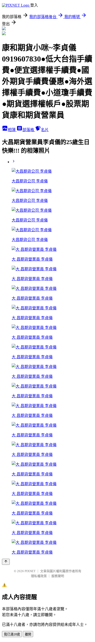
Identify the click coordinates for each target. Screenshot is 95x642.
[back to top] (6, 562)
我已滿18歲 (12, 634)
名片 (45, 130)
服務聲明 (57, 576)
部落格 (28, 130)
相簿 (12, 130)
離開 (28, 634)
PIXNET (30, 571)
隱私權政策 (39, 576)
